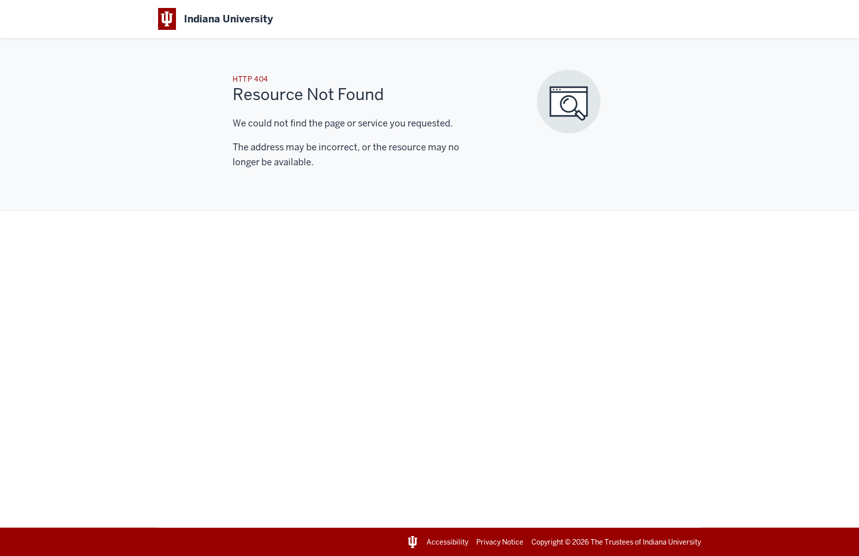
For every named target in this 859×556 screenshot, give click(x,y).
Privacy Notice (499, 542)
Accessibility (447, 542)
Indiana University (672, 542)
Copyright (547, 542)
